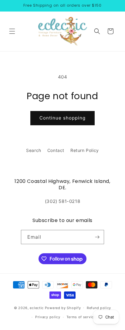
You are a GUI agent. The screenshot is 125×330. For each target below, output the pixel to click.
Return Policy (84, 150)
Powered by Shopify (63, 307)
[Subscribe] (97, 237)
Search (33, 150)
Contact (55, 150)
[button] (12, 31)
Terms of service (81, 317)
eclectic (37, 307)
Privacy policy (47, 317)
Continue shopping (62, 118)
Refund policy (99, 308)
